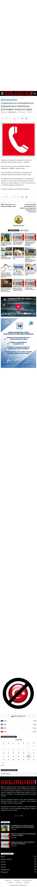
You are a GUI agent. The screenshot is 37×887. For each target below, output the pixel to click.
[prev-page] (17, 294)
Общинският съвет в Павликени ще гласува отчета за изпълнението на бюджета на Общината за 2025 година (30, 259)
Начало (2, 97)
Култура (3, 861)
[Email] (22, 118)
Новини (7, 97)
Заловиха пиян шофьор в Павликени (30, 289)
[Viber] (6, 118)
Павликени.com (13, 112)
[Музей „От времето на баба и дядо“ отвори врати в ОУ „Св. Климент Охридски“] (6, 283)
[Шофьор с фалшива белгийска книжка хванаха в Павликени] (18, 283)
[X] (10, 118)
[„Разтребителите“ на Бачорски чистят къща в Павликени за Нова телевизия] (6, 237)
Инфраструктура (5, 869)
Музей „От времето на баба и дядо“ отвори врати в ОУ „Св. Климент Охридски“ (6, 290)
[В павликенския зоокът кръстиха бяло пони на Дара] (18, 251)
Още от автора (24, 230)
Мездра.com (27, 882)
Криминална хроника (14, 97)
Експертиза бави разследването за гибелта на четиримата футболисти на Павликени (28, 208)
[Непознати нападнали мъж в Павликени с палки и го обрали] (18, 237)
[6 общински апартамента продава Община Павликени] (6, 251)
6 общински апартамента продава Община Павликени (6, 257)
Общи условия (17, 880)
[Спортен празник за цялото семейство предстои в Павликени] (18, 268)
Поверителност (8, 880)
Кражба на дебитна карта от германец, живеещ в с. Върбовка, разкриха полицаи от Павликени (6, 275)
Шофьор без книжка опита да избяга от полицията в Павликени (30, 244)
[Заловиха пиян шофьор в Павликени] (30, 283)
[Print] (26, 118)
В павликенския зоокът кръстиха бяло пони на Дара (18, 257)
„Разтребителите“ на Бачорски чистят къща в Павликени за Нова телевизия (6, 244)
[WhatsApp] (18, 118)
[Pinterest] (14, 118)
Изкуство (3, 867)
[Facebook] (2, 118)
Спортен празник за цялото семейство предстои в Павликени (18, 273)
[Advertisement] (18, 26)
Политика (3, 864)
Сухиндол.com (10, 882)
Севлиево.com (19, 882)
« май (2, 765)
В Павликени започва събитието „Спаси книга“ (30, 273)
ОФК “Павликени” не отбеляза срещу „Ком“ (8, 205)
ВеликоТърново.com (27, 880)
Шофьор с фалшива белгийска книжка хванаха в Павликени (18, 289)
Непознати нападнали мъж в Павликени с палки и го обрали (18, 243)
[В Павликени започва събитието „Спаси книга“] (30, 268)
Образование (4, 872)
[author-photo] (18, 220)
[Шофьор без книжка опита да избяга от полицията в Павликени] (30, 237)
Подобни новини (13, 230)
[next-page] (19, 294)
